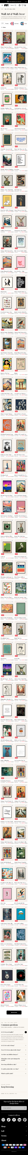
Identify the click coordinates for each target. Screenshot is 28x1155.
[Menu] (2, 5)
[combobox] (13, 5)
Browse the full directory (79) (9, 1093)
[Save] (12, 31)
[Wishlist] (23, 5)
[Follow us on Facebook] (14, 1120)
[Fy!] (6, 5)
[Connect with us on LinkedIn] (19, 1120)
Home (2, 9)
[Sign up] (24, 1108)
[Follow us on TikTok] (8, 1120)
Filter (4, 27)
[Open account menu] (19, 5)
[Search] (15, 5)
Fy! (15, 1151)
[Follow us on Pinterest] (25, 1120)
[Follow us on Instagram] (3, 1120)
